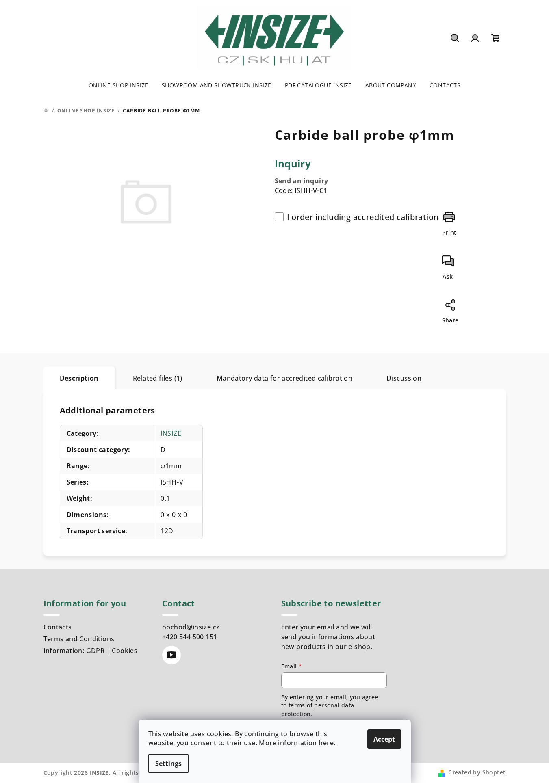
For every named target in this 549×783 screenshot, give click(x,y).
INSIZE (171, 433)
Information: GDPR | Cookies (90, 650)
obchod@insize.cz (190, 627)
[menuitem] (118, 85)
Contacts (57, 627)
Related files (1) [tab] (157, 378)
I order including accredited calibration (363, 217)
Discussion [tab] (403, 378)
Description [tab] (79, 378)
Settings (168, 763)
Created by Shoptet (477, 772)
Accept (384, 739)
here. (327, 742)
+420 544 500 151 (189, 636)
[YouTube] (171, 655)
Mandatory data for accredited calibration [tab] (284, 378)
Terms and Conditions (79, 638)
